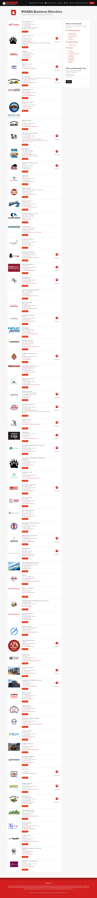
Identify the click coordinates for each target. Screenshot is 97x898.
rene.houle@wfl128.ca (30, 866)
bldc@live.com (28, 168)
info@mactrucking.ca (29, 503)
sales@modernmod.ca (30, 554)
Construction (71, 52)
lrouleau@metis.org (29, 528)
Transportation (72, 59)
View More (25, 31)
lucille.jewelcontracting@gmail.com (32, 424)
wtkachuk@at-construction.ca (31, 27)
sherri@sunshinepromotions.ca (32, 789)
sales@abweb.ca (28, 57)
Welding (70, 62)
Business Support (73, 33)
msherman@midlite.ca (30, 541)
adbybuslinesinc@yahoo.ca (31, 68)
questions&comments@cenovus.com (33, 232)
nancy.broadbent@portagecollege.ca (33, 660)
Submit (68, 81)
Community (71, 58)
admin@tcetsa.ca (29, 854)
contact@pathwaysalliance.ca (31, 632)
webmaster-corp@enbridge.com (32, 346)
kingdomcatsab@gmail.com (31, 438)
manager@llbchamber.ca (30, 451)
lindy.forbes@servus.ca (30, 736)
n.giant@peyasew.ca (29, 646)
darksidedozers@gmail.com (31, 283)
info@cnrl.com (28, 219)
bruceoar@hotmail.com (30, 592)
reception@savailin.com (30, 711)
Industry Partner (72, 45)
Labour (70, 37)
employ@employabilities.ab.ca (31, 333)
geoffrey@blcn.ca (29, 108)
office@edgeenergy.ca (30, 321)
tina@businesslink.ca (29, 181)
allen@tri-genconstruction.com (32, 841)
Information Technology (74, 53)
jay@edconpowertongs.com (31, 308)
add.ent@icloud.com (29, 41)
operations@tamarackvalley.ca (31, 816)
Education (71, 39)
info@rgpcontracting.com (30, 673)
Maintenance (71, 56)
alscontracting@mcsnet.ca (31, 82)
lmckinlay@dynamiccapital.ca (31, 295)
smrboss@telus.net (29, 698)
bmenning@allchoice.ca (30, 95)
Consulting (71, 55)
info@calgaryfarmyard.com (31, 194)
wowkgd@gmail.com (29, 490)
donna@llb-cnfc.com (29, 465)
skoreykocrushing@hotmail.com (32, 749)
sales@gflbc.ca (28, 359)
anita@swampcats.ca (29, 801)
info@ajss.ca (27, 397)
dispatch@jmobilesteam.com (31, 410)
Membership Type (70, 75)
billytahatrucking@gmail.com (31, 126)
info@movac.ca (28, 568)
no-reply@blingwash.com (30, 154)
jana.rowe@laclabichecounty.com (32, 478)
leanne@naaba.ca (29, 606)
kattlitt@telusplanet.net (30, 270)
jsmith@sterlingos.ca (29, 762)
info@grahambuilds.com (30, 372)
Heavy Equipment (73, 36)
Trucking (70, 50)
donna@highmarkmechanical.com (32, 384)
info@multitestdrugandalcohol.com (32, 581)
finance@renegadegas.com (31, 686)
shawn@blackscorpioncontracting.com (33, 139)
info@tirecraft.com (29, 619)
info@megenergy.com (30, 516)
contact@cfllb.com (29, 245)
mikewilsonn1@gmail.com (30, 773)
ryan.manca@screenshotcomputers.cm (33, 724)
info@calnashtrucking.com (30, 206)
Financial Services (73, 34)
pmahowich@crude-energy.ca (31, 257)
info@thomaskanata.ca (30, 828)
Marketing (71, 61)
